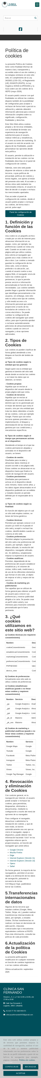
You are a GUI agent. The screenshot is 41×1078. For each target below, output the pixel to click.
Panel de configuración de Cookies (21, 213)
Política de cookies (27, 1060)
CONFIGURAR (11, 1067)
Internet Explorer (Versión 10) (22, 861)
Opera (12, 863)
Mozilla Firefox (16, 852)
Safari (12, 866)
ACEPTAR (20, 1073)
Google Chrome (16, 850)
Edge (12, 855)
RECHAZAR (30, 1067)
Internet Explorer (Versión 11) (22, 858)
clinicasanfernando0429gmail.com (19, 1015)
